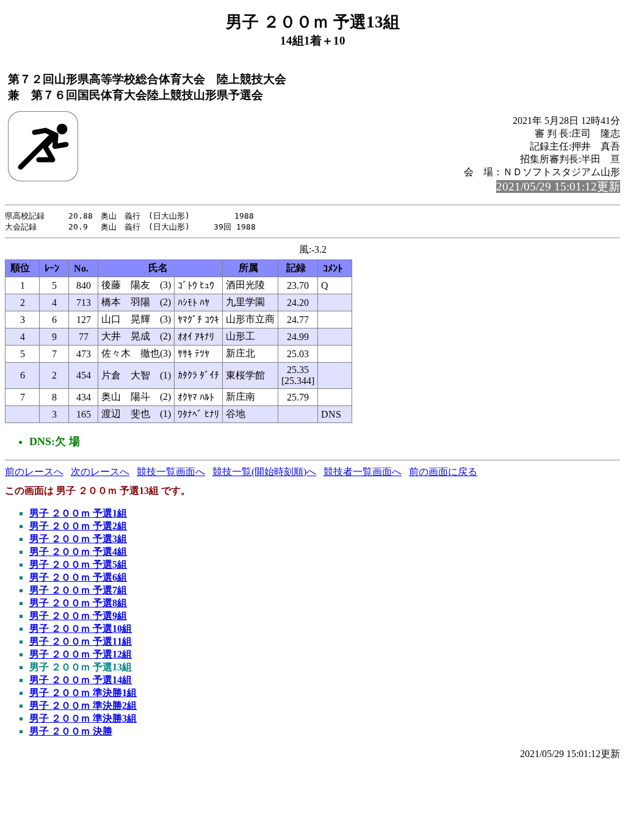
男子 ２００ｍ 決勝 (70, 731)
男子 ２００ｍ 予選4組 (78, 551)
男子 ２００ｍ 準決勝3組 (83, 718)
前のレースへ (34, 471)
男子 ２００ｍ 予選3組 (78, 539)
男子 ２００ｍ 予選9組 (78, 616)
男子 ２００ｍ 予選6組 (78, 577)
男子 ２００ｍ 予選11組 (80, 641)
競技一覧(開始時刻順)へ (264, 471)
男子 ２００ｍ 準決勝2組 (83, 705)
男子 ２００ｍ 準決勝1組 (83, 692)
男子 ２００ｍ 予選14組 (80, 680)
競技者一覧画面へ (362, 471)
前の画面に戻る (443, 471)
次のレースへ (100, 471)
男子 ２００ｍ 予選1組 (78, 513)
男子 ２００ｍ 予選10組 (80, 628)
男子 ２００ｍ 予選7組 (78, 590)
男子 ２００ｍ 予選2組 (78, 526)
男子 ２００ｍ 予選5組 (78, 564)
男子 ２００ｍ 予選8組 (78, 603)
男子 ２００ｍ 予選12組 (80, 654)
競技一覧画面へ (171, 471)
